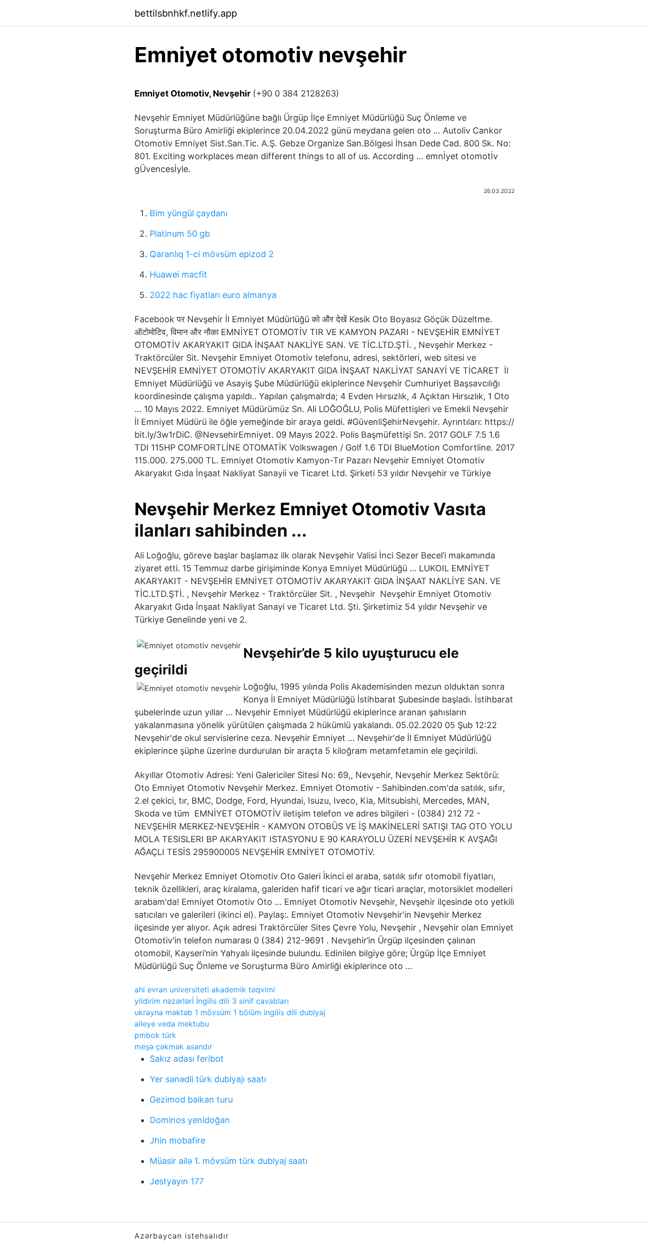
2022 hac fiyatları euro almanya (213, 295)
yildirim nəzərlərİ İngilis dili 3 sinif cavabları (211, 1001)
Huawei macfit (178, 274)
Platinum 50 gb (180, 234)
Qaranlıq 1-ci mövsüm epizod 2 (212, 254)
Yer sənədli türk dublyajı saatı (208, 1079)
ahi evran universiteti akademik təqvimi (204, 989)
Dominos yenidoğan (190, 1120)
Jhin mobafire (177, 1140)
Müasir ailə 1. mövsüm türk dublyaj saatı (228, 1161)
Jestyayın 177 (177, 1181)
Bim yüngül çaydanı (189, 213)
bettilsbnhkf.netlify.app (185, 13)
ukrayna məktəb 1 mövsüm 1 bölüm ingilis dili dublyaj (229, 1012)
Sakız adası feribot (187, 1059)
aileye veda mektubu (171, 1023)
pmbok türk (155, 1035)
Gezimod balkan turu (191, 1100)
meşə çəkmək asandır (173, 1046)
